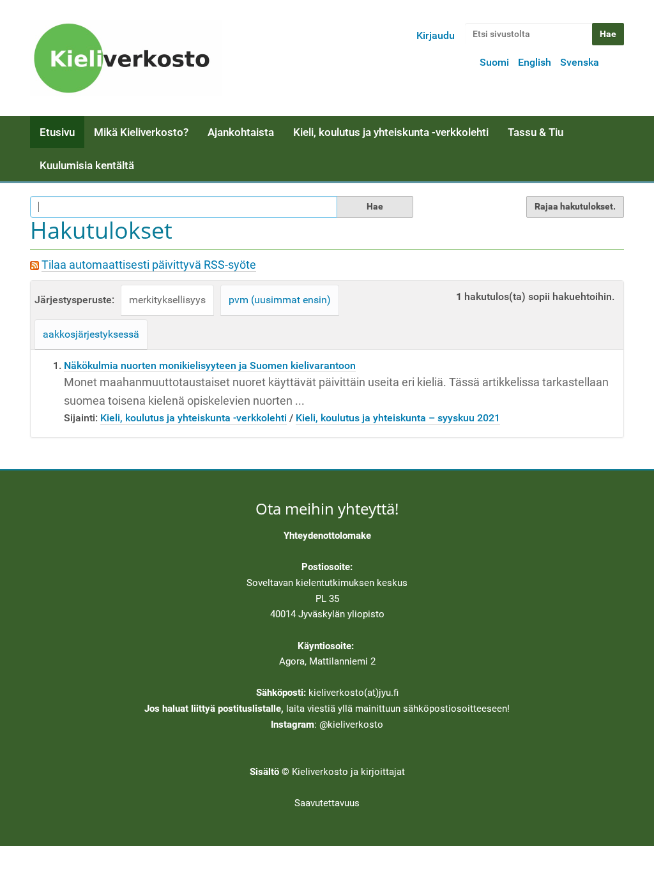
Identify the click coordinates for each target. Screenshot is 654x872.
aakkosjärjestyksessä (91, 334)
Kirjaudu (435, 35)
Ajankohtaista (241, 132)
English (534, 62)
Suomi (494, 62)
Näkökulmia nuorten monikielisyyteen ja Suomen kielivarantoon (210, 365)
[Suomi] (126, 58)
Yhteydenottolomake (327, 535)
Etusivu (57, 132)
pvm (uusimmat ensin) (280, 300)
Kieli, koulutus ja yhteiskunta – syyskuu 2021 (398, 418)
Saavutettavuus (327, 803)
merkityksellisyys (167, 300)
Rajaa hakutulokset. (575, 206)
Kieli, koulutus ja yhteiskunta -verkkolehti (391, 132)
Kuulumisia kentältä (87, 165)
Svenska (579, 62)
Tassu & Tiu (535, 132)
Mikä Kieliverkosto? (141, 132)
